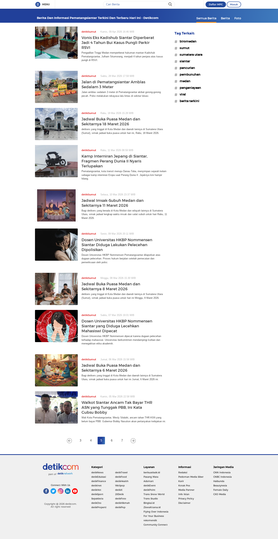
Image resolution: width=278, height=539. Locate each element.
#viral (181, 94)
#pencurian (186, 68)
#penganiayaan (189, 88)
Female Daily (220, 489)
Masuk (234, 4)
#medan (183, 81)
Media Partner (186, 489)
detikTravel (121, 472)
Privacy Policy (186, 498)
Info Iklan (183, 494)
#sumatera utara (189, 54)
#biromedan (186, 41)
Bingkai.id (149, 503)
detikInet (96, 485)
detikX (118, 489)
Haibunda (218, 481)
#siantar (183, 61)
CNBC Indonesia (222, 476)
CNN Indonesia (222, 472)
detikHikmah (122, 503)
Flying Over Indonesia (156, 511)
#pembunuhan (188, 74)
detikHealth (121, 481)
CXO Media (219, 494)
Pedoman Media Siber (190, 476)
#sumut (183, 48)
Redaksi (182, 472)
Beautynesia (220, 485)
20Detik (119, 494)
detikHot (96, 489)
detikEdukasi (98, 476)
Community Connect (156, 524)
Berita (225, 18)
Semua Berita (206, 18)
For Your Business (154, 516)
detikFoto (120, 498)
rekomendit (150, 520)
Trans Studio (151, 498)
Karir (181, 481)
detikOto (96, 503)
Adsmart (149, 481)
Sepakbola (97, 498)
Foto (237, 18)
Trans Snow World (154, 494)
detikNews (97, 472)
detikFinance (98, 481)
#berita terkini (188, 101)
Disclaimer (184, 503)
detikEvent (150, 485)
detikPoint (149, 489)
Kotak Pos (184, 485)
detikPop (120, 507)
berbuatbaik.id (152, 472)
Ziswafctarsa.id (152, 507)
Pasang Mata (151, 476)
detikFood (121, 476)
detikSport (97, 494)
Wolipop (120, 485)
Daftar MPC (216, 4)
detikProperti (98, 507)
